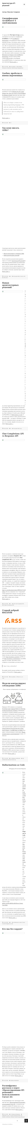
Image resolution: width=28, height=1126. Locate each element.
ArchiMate (20, 66)
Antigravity (4, 1115)
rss (21, 676)
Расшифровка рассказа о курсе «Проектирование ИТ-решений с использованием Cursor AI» (13, 1091)
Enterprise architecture (6, 68)
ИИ (3, 277)
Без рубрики (13, 66)
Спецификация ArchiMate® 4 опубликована (10, 20)
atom (19, 676)
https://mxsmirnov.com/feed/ (12, 656)
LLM (24, 276)
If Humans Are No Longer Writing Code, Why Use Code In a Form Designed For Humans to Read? (14, 93)
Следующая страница (26, 1120)
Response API (11, 605)
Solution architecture (6, 1117)
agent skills (17, 276)
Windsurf (13, 1117)
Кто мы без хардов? (12, 929)
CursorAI (4, 923)
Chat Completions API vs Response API (13, 434)
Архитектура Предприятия (17, 68)
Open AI (6, 605)
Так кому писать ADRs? (10, 129)
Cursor (21, 276)
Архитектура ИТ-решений (18, 260)
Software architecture (16, 758)
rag (21, 428)
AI (10, 122)
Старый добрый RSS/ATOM (10, 611)
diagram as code (9, 923)
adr (14, 276)
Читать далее (14, 62)
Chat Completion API (19, 603)
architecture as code (17, 922)
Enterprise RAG (17, 1115)
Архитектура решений (19, 1117)
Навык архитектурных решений (11, 255)
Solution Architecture (14, 1080)
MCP (3, 605)
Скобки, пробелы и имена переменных (12, 74)
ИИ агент (6, 277)
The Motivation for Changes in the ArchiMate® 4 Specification (13, 54)
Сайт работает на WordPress (7, 1124)
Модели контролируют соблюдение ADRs (14, 253)
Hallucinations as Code (16, 414)
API (14, 603)
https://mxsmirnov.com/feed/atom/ (12, 658)
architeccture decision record (8, 759)
